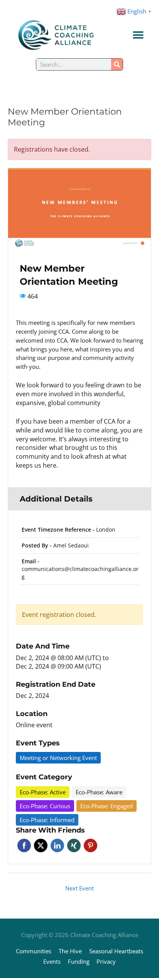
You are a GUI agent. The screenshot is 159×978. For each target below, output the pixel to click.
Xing (74, 845)
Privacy (106, 961)
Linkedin (57, 845)
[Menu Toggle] (138, 35)
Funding (79, 961)
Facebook (24, 845)
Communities (33, 951)
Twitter (40, 845)
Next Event (79, 888)
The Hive (70, 951)
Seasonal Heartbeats (116, 951)
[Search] (117, 64)
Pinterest (90, 845)
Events (52, 961)
